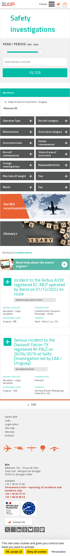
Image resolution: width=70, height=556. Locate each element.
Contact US (58, 4)
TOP (33, 405)
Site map (10, 428)
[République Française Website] (12, 508)
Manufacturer (11, 132)
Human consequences (46, 142)
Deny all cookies (36, 552)
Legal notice (11, 424)
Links (8, 420)
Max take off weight (14, 176)
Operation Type (11, 120)
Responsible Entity (49, 165)
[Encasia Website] (28, 509)
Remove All (10, 108)
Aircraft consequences (11, 153)
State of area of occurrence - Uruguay (27, 102)
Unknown (39, 380)
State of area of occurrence (47, 153)
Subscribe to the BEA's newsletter (64, 4)
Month (6, 187)
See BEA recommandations (16, 206)
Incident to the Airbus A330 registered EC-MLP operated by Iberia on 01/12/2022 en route (39, 287)
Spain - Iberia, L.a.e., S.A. (46, 321)
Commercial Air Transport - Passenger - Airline (48, 312)
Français (43, 4)
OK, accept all (14, 552)
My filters (8, 93)
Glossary (9, 233)
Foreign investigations (11, 164)
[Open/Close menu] (51, 4)
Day (40, 187)
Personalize (59, 552)
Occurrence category (50, 132)
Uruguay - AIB (9, 321)
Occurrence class (12, 143)
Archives (9, 435)
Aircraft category (48, 120)
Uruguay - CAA (10, 390)
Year (40, 176)
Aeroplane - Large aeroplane (12, 312)
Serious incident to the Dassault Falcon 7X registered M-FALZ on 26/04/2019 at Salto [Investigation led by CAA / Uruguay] (38, 351)
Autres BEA (11, 416)
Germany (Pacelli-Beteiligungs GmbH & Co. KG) (49, 392)
